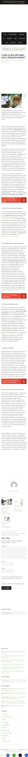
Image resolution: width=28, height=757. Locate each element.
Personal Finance (11, 532)
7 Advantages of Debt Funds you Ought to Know (12, 664)
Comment (4, 546)
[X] (20, 755)
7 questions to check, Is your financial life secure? (18, 507)
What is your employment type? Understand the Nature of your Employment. (5, 508)
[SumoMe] (26, 755)
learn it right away (6, 218)
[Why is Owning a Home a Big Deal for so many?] (6, 518)
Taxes (2, 738)
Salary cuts (12, 535)
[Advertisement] (14, 18)
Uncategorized (4, 741)
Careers (3, 714)
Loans (2, 727)
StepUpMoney (14, 2)
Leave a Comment (5, 61)
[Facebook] (8, 755)
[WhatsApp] (14, 755)
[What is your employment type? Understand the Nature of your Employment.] (6, 502)
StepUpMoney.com (13, 749)
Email (3, 568)
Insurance (3, 722)
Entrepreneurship (5, 716)
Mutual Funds (4, 730)
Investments (4, 725)
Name (3, 561)
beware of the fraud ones (10, 334)
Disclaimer (15, 751)
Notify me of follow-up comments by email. (12, 583)
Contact (20, 751)
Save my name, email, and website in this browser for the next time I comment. (11, 577)
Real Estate (4, 735)
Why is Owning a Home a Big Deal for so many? (6, 523)
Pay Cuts (7, 535)
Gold (2, 719)
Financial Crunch (11, 533)
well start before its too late (11, 290)
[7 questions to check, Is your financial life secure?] (18, 502)
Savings (16, 535)
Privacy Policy (9, 751)
